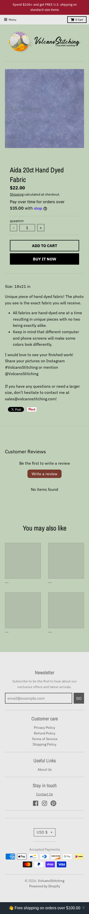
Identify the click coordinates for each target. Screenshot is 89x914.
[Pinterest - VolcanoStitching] (53, 803)
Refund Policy (44, 733)
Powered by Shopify (44, 886)
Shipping (16, 194)
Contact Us (44, 794)
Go (79, 698)
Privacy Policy (44, 727)
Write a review (44, 473)
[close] (83, 907)
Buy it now (44, 258)
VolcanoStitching (51, 880)
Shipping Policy (44, 744)
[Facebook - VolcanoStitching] (36, 803)
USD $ (42, 832)
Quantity (17, 221)
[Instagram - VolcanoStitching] (44, 803)
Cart (79, 19)
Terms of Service (45, 739)
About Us (45, 769)
